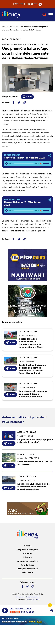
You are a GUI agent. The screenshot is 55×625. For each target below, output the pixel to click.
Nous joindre (27, 572)
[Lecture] (6, 163)
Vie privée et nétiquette (27, 549)
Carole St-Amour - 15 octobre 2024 (24, 157)
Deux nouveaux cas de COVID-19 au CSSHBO (34, 463)
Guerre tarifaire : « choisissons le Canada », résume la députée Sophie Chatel (31, 343)
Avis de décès (27, 565)
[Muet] (41, 164)
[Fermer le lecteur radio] (49, 605)
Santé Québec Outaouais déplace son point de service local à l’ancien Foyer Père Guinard (32, 369)
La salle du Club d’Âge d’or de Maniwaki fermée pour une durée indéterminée (33, 486)
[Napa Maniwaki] (27, 265)
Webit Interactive (33, 600)
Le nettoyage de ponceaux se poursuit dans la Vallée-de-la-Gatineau (33, 394)
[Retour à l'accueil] (21, 15)
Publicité (27, 546)
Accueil (5, 27)
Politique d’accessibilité (27, 568)
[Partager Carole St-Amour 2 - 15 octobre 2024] (49, 200)
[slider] (46, 163)
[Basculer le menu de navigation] (50, 15)
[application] (27, 163)
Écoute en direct (25, 4)
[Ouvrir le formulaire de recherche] (44, 15)
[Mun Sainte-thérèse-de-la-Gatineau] (27, 301)
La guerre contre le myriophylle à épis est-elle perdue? (35, 441)
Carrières (27, 553)
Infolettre (27, 557)
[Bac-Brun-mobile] (27, 508)
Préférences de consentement (27, 597)
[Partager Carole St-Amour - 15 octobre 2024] (49, 156)
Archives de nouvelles (27, 561)
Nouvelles (14, 27)
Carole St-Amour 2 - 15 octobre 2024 (22, 203)
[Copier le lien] (24, 102)
